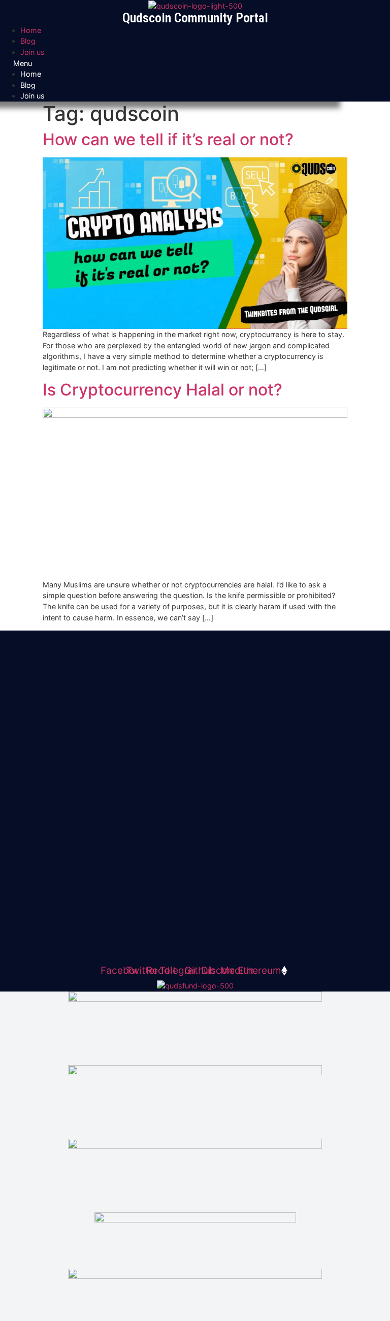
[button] (195, 63)
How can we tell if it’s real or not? (168, 139)
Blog (28, 41)
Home (30, 30)
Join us (32, 52)
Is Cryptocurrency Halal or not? (162, 390)
